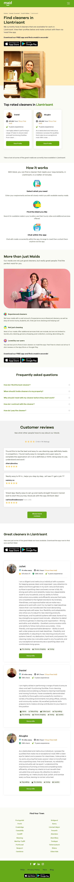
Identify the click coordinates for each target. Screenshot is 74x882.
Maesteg (19, 838)
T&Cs (44, 870)
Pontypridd (19, 820)
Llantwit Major (54, 827)
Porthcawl (20, 845)
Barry (54, 824)
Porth (20, 824)
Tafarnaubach (54, 845)
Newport (19, 848)
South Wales (25, 13)
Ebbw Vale (54, 851)
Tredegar (54, 841)
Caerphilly (20, 830)
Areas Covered (14, 13)
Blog (52, 870)
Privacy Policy (34, 870)
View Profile (18, 143)
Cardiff (19, 834)
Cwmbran (19, 851)
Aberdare (54, 834)
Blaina (54, 848)
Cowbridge (20, 827)
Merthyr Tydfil (19, 841)
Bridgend (54, 820)
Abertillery (54, 838)
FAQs (22, 870)
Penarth (54, 830)
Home (6, 13)
